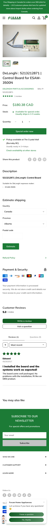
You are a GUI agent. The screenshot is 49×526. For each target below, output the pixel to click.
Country (6, 206)
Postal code (8, 230)
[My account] (39, 17)
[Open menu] (4, 18)
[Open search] (33, 17)
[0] (44, 17)
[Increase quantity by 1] (29, 121)
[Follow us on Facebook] (4, 495)
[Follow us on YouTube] (19, 495)
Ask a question (24, 326)
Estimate (11, 246)
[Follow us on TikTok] (24, 495)
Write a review (24, 321)
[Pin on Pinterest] (34, 159)
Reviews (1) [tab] (13, 337)
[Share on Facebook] (29, 159)
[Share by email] (44, 159)
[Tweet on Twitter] (39, 159)
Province (7, 218)
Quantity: (7, 121)
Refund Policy (9, 258)
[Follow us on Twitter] (9, 495)
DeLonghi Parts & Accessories (18, 89)
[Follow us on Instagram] (14, 495)
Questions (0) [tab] (35, 337)
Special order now (24, 131)
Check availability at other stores (21, 150)
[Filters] (5, 344)
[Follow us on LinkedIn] (29, 495)
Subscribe (24, 443)
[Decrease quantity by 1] (15, 121)
